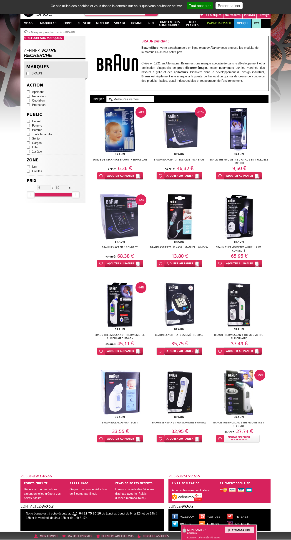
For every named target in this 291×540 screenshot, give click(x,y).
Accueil (26, 31)
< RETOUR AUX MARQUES (44, 38)
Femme (37, 125)
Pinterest (242, 516)
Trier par (98, 99)
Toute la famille (42, 134)
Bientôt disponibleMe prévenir (239, 438)
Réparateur (39, 96)
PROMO (249, 15)
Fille (35, 147)
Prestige (263, 15)
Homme (37, 130)
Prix (32, 180)
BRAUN (37, 73)
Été (256, 23)
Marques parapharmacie (46, 32)
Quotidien (38, 100)
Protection (38, 105)
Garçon (37, 143)
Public (34, 114)
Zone (33, 160)
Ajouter (120, 175)
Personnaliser (229, 5)
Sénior (36, 138)
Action (35, 85)
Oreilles (37, 171)
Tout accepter (200, 5)
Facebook (187, 516)
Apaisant (38, 92)
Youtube (213, 516)
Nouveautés (233, 15)
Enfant (36, 121)
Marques (212, 15)
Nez (34, 166)
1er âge (37, 151)
